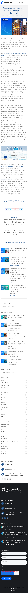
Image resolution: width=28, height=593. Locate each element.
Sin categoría (8, 15)
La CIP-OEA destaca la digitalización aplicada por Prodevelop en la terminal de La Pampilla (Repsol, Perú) (17, 326)
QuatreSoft (14, 588)
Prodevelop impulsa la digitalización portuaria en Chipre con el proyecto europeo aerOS (17, 335)
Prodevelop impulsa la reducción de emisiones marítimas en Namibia (17, 317)
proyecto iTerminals (7, 180)
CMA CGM (20, 166)
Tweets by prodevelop (7, 372)
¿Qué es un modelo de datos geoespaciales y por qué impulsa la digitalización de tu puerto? (18, 289)
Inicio (3, 15)
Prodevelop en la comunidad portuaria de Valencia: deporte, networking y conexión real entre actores (17, 344)
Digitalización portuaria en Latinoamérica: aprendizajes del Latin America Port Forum (18, 260)
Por (10, 201)
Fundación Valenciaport (8, 166)
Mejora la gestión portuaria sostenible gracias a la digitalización (18, 250)
